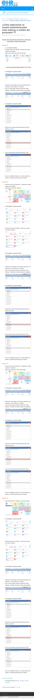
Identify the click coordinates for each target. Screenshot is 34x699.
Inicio (3, 8)
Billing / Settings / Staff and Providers (20, 20)
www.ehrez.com (4, 694)
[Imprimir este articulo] (15, 32)
